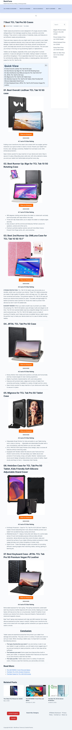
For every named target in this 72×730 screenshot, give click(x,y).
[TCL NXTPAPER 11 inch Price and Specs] (36, 690)
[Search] (36, 15)
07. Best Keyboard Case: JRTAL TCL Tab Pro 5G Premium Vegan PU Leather (24, 84)
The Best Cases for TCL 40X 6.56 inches (19, 674)
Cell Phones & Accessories (10, 8)
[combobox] (58, 24)
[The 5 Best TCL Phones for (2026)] (14, 690)
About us (64, 715)
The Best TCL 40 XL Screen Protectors (18, 672)
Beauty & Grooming (50, 8)
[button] (13, 713)
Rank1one (8, 1)
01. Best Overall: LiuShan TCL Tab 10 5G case (18, 69)
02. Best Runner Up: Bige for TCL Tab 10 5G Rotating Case (21, 71)
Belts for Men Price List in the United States (59, 55)
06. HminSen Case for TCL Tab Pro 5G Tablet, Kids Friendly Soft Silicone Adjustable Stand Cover (23, 80)
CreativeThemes (29, 727)
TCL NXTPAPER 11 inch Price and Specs (18, 670)
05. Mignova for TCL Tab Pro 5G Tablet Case (17, 77)
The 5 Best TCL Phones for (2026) (13, 698)
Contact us (57, 715)
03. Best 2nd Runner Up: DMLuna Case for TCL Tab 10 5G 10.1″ (23, 73)
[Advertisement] (59, 82)
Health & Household (38, 8)
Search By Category (32, 712)
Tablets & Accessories (24, 8)
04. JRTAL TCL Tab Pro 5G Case (14, 75)
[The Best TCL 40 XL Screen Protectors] (58, 690)
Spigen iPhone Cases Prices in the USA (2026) (59, 32)
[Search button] (64, 24)
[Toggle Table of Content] (45, 65)
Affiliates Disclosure (55, 712)
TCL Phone (26, 26)
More (59, 8)
